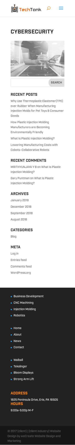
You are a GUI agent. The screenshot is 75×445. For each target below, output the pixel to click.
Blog (13, 237)
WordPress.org (21, 273)
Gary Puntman (20, 178)
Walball (18, 360)
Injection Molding (25, 309)
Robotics (19, 315)
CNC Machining (24, 303)
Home (17, 328)
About (17, 335)
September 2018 (22, 213)
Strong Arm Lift (24, 379)
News (17, 341)
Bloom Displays (23, 373)
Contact (19, 347)
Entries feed (19, 260)
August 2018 (19, 219)
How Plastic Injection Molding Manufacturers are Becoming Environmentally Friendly (30, 127)
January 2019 (20, 200)
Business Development (29, 296)
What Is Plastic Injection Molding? (33, 138)
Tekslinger (20, 366)
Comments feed (21, 266)
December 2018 (21, 207)
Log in (15, 254)
